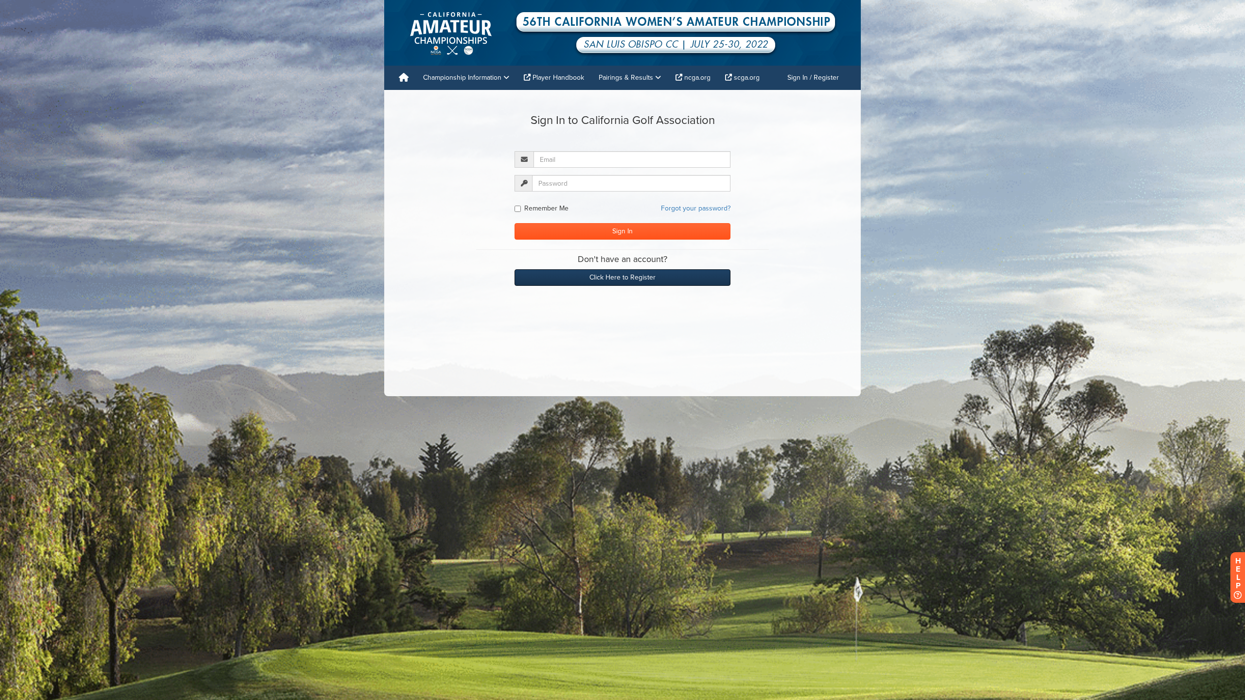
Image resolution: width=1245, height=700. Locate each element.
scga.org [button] (746, 77)
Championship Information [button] (463, 77)
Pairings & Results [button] (627, 77)
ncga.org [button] (696, 77)
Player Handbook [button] (557, 77)
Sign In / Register (813, 77)
